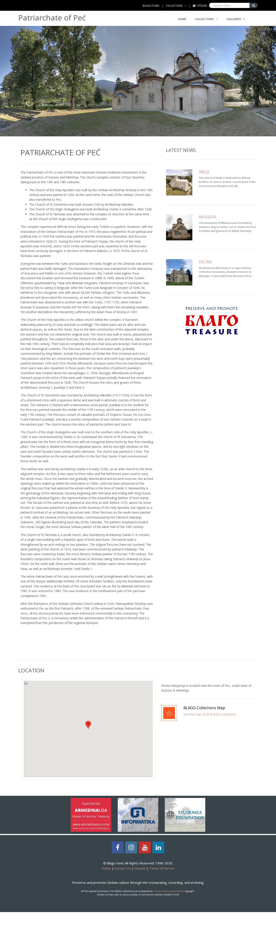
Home (182, 19)
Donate (140, 868)
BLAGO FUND (151, 6)
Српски (202, 6)
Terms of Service (162, 868)
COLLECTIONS (174, 6)
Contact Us (122, 868)
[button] (88, 725)
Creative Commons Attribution (168, 891)
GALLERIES (234, 19)
